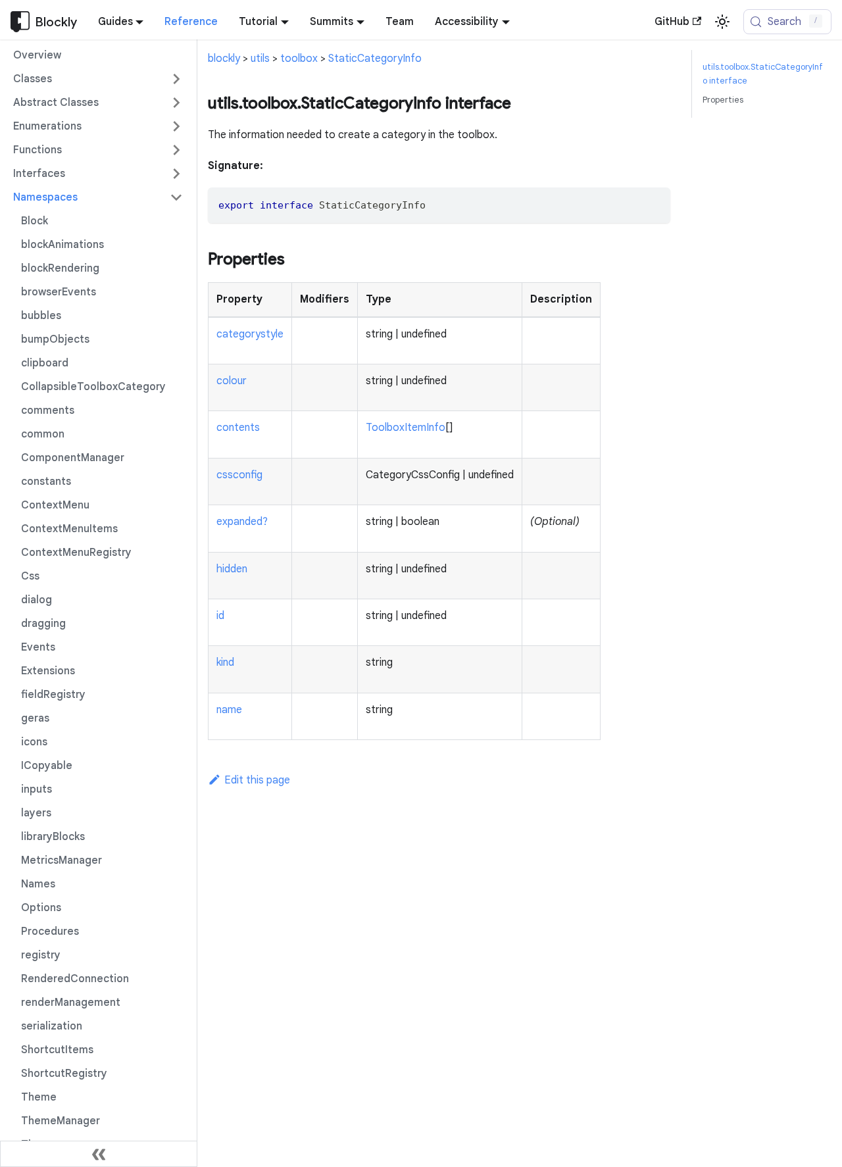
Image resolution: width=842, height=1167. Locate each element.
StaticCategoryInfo (375, 58)
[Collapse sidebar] (98, 1154)
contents (238, 427)
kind (225, 662)
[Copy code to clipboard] (654, 203)
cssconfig (239, 475)
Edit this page (257, 780)
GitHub (672, 21)
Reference (191, 21)
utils (260, 58)
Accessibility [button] (467, 21)
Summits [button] (331, 21)
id (220, 615)
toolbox (299, 58)
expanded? (242, 521)
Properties (723, 100)
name (229, 709)
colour (231, 380)
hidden (231, 569)
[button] (98, 78)
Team (399, 21)
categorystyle (250, 334)
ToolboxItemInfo (405, 427)
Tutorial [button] (258, 21)
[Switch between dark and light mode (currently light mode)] (722, 21)
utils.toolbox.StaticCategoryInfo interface (763, 74)
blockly (224, 58)
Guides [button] (115, 21)
